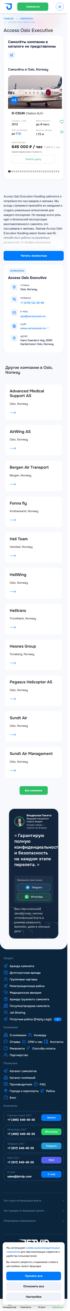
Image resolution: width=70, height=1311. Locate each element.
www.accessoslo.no (33, 326)
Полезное (10, 1061)
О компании (18, 1033)
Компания (11, 1026)
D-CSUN (28, 112)
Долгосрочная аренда (25, 971)
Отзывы (15, 1040)
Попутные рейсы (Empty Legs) (34, 1017)
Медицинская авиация (25, 991)
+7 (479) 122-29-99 (32, 301)
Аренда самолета (22, 964)
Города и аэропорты (24, 1089)
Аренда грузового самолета (29, 997)
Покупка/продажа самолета (30, 1004)
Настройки (33, 1297)
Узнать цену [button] (32, 157)
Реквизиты (17, 1047)
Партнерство (19, 1053)
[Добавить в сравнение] (59, 130)
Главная (8, 18)
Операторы (26, 18)
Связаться (32, 6)
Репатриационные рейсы (27, 984)
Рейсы (50, 1089)
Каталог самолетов (23, 1069)
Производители (21, 1082)
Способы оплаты (43, 1047)
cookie (30, 1247)
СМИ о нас (35, 1040)
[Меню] (60, 7)
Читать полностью (34, 254)
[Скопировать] (35, 296)
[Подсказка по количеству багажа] (19, 131)
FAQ (42, 1082)
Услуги (8, 956)
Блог (13, 1096)
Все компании (33, 788)
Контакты (56, 1040)
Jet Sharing (17, 1011)
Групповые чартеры (23, 977)
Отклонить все (33, 1286)
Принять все (34, 1276)
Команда (40, 1033)
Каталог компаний (22, 1076)
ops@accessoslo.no (33, 314)
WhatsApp (37, 895)
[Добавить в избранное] (59, 120)
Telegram (37, 885)
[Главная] (8, 7)
